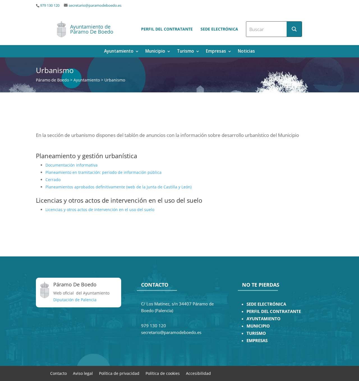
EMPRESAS (257, 340)
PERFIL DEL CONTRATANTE (274, 311)
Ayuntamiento (119, 51)
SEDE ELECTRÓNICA (266, 304)
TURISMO (256, 333)
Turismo (185, 51)
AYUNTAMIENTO (263, 319)
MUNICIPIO (258, 326)
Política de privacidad (119, 373)
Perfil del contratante (167, 29)
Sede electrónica (219, 29)
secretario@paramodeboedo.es (95, 5)
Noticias (246, 51)
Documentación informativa (71, 165)
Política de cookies (163, 373)
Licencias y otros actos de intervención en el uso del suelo (99, 209)
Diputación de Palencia (74, 299)
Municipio (155, 51)
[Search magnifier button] (294, 29)
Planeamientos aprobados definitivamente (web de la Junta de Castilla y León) (118, 187)
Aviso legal (83, 373)
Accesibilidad (198, 373)
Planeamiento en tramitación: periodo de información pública (103, 172)
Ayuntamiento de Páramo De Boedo (91, 29)
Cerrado (53, 179)
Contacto (58, 373)
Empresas (216, 51)
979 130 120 (49, 5)
